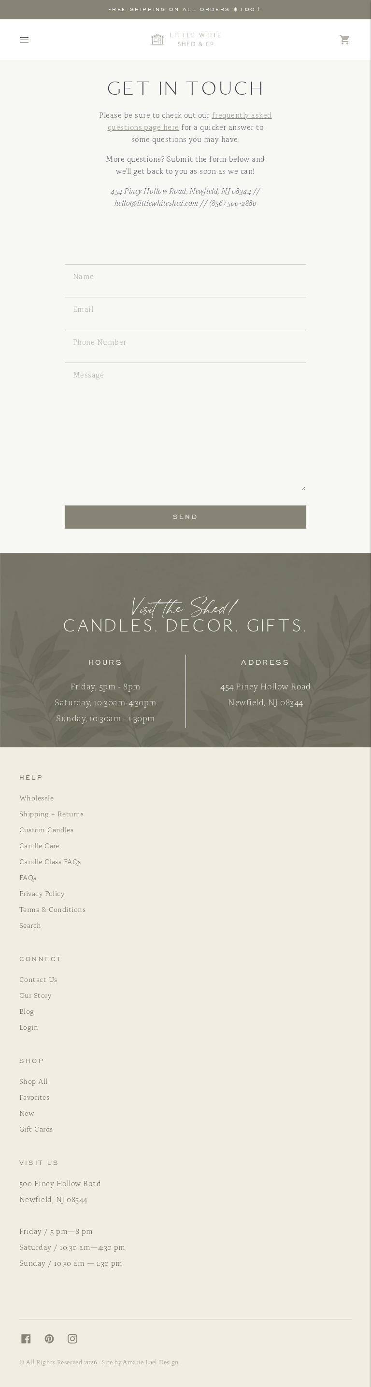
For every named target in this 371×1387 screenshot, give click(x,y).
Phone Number (107, 329)
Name (86, 264)
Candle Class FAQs (50, 861)
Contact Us (38, 979)
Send (185, 517)
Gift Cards (36, 1129)
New (26, 1113)
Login (28, 1027)
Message (94, 362)
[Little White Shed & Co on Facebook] (31, 1340)
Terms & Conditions (52, 909)
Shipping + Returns (51, 813)
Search (30, 925)
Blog (26, 1011)
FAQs (28, 877)
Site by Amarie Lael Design (140, 1362)
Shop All (33, 1081)
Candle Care (39, 845)
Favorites (34, 1097)
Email (87, 297)
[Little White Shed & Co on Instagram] (77, 1340)
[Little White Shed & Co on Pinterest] (54, 1340)
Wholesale (36, 797)
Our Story (35, 995)
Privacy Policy (41, 893)
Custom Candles (46, 829)
